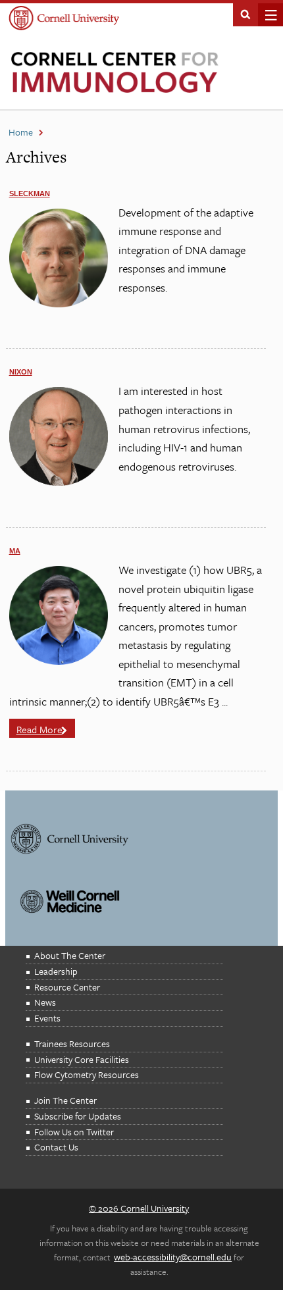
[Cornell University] (64, 19)
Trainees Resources (72, 1043)
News (45, 1002)
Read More (39, 729)
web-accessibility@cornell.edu (173, 1257)
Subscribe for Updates (77, 1116)
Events (47, 1018)
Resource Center (67, 987)
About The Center (69, 955)
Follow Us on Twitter (74, 1132)
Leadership (56, 971)
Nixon (20, 372)
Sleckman (29, 193)
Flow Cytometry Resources (86, 1074)
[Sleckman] (58, 304)
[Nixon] (58, 482)
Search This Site (245, 13)
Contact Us (56, 1147)
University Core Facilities (81, 1059)
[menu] (267, 14)
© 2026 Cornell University (139, 1208)
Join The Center (65, 1100)
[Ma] (58, 661)
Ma (14, 551)
